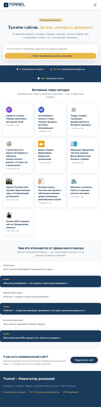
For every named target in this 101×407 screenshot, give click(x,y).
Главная (19, 386)
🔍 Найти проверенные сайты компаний (50, 56)
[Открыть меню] (95, 5)
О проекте (8, 386)
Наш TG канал (68, 386)
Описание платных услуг (47, 386)
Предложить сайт (84, 360)
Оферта (29, 386)
